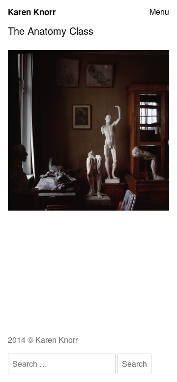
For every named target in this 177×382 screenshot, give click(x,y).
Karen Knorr (32, 12)
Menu (159, 12)
